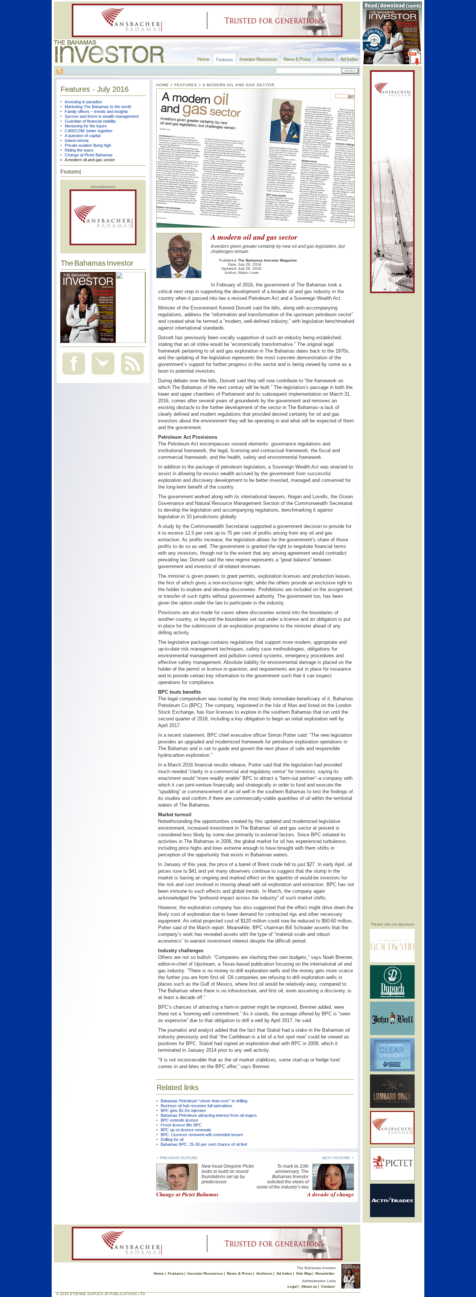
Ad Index (349, 59)
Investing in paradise (83, 102)
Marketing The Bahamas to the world (98, 106)
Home (203, 59)
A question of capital (82, 135)
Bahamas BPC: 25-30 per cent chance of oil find (204, 1144)
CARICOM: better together (89, 131)
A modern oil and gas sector (90, 160)
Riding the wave (79, 150)
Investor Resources (258, 59)
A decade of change (330, 1194)
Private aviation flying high (88, 145)
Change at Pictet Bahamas (89, 155)
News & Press (297, 59)
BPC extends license (179, 1120)
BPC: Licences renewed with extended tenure (202, 1134)
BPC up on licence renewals (186, 1130)
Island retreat (77, 140)
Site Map (304, 1273)
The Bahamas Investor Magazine (267, 260)
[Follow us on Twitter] (103, 376)
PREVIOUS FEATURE (179, 1158)
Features (224, 59)
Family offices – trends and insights (96, 111)
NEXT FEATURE (336, 1158)
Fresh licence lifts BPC (181, 1125)
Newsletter (325, 1273)
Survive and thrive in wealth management (102, 116)
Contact (328, 1286)
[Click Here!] (392, 961)
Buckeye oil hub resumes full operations (196, 1105)
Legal (292, 1286)
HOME (162, 85)
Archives (325, 59)
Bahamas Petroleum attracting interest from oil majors (209, 1115)
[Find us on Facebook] (73, 376)
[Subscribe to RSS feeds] (132, 376)
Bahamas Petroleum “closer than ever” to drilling (204, 1101)
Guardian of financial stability (90, 121)
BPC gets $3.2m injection (183, 1110)
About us (309, 1286)
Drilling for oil (172, 1139)
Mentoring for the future (86, 126)
